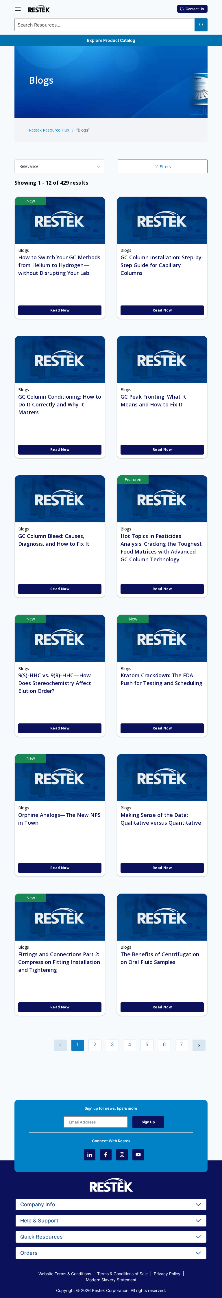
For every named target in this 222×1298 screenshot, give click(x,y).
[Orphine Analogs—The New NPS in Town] (60, 777)
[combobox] (111, 24)
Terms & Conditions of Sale (122, 1273)
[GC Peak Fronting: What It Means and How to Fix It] (162, 359)
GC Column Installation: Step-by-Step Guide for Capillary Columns (162, 265)
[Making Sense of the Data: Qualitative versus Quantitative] (162, 777)
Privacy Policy (167, 1273)
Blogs (23, 250)
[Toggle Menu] (17, 8)
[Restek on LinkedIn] (89, 1154)
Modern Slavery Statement (111, 1279)
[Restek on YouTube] (138, 1154)
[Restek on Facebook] (105, 1154)
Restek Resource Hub (49, 130)
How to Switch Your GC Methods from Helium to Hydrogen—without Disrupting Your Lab (59, 265)
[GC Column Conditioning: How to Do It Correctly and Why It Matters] (60, 359)
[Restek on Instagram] (122, 1154)
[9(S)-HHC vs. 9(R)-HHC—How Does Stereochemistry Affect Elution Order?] (60, 638)
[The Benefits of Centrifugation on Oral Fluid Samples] (162, 917)
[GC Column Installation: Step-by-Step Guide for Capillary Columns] (162, 220)
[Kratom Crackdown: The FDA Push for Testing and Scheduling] (162, 638)
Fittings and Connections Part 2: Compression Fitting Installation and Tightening (59, 962)
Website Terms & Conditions (64, 1273)
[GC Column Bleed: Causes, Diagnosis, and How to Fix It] (60, 498)
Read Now (59, 310)
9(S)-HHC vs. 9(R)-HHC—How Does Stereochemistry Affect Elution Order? (54, 683)
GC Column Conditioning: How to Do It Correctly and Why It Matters (59, 404)
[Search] (201, 24)
